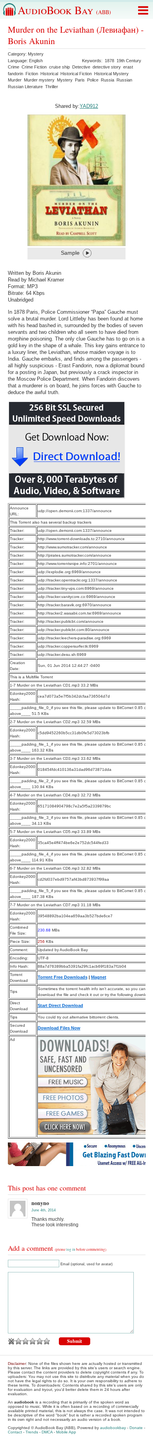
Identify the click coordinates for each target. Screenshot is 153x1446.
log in (70, 1249)
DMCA (47, 1432)
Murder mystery (39, 80)
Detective (81, 67)
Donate (136, 1428)
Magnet (98, 977)
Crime (13, 67)
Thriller (51, 86)
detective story (107, 67)
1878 (109, 60)
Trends (32, 1432)
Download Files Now (59, 1028)
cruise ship (59, 67)
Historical (49, 73)
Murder (15, 80)
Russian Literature (25, 86)
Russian (124, 80)
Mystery (36, 54)
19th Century (129, 60)
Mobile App (66, 1432)
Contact (15, 1432)
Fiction (32, 73)
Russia (107, 80)
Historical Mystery (111, 73)
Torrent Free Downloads (62, 977)
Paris (80, 80)
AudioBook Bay (64, 9)
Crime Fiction (34, 67)
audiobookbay (113, 1428)
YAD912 (89, 106)
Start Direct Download (60, 1005)
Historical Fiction (76, 73)
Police (92, 80)
